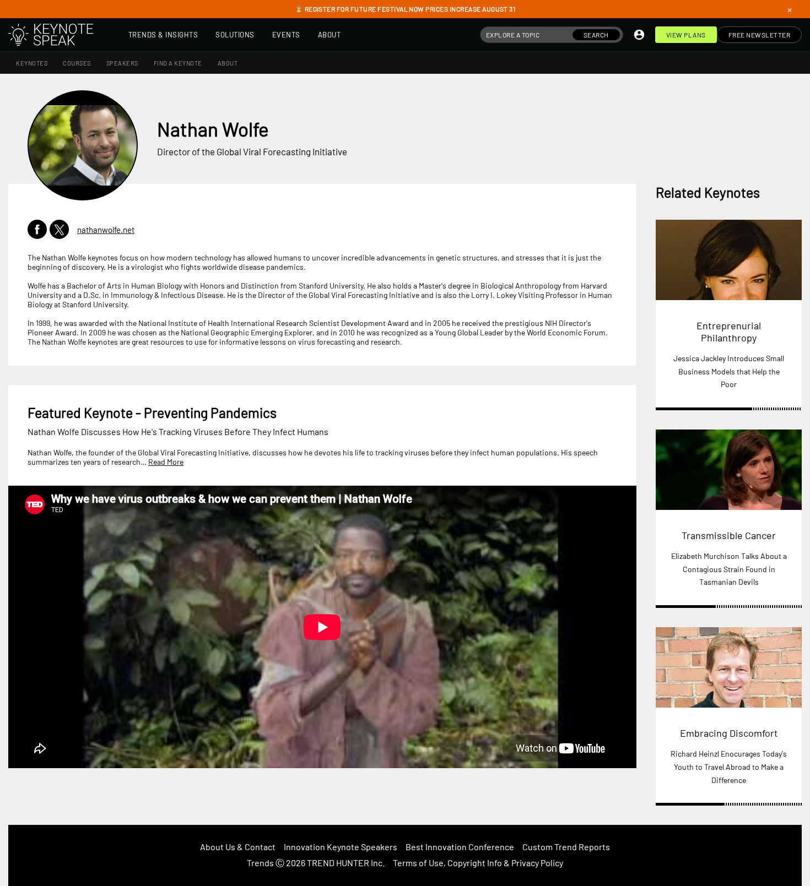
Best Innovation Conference (460, 846)
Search (596, 35)
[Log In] (639, 34)
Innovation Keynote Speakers (340, 846)
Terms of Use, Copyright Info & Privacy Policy (478, 862)
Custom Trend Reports (566, 846)
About (329, 34)
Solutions (235, 34)
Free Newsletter (759, 35)
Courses (77, 63)
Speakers (122, 63)
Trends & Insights (163, 34)
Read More (165, 461)
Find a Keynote (178, 63)
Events (286, 34)
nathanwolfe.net (105, 230)
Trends (260, 862)
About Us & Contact (238, 846)
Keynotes (31, 63)
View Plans (686, 35)
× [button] (789, 9)
